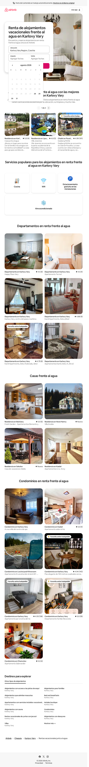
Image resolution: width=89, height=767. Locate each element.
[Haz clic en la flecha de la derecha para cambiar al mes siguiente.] (39, 65)
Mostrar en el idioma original (63, 3)
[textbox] (18, 58)
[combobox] (29, 50)
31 (17, 98)
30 (12, 98)
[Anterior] (39, 108)
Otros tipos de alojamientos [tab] (15, 681)
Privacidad (39, 763)
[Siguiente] (48, 108)
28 (35, 94)
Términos (48, 763)
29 (39, 94)
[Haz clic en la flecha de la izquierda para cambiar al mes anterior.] (12, 65)
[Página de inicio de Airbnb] (10, 9)
